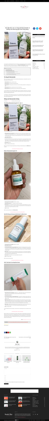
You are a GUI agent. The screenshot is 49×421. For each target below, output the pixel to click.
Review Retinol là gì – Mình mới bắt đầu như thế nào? (25, 337)
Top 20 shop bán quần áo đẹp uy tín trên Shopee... (26, 397)
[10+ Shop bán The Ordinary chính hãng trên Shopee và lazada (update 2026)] (6, 401)
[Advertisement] (24, 15)
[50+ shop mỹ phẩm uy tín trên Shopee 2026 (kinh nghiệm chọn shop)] (6, 398)
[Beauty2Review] (24, 6)
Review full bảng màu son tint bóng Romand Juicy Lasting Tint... (26, 401)
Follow (37, 27)
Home (4, 26)
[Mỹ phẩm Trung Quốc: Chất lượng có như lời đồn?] (8, 358)
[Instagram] (35, 414)
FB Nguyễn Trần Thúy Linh (27, 319)
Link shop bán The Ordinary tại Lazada (17, 148)
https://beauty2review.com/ (17, 345)
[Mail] (16, 350)
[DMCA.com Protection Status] (17, 420)
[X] (6, 332)
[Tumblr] (19, 350)
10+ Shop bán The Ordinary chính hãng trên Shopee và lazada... (12, 401)
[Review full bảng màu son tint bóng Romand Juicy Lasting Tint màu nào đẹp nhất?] (20, 401)
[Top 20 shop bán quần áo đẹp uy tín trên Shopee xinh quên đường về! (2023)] (20, 398)
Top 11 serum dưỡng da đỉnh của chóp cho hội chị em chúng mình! (10, 337)
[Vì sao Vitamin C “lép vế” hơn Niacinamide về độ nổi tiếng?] (26, 358)
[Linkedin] (15, 350)
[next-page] (17, 363)
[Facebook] (5, 332)
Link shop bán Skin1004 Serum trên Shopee (17, 260)
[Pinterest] (8, 332)
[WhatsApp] (10, 332)
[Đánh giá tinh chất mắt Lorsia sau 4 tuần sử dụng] (17, 358)
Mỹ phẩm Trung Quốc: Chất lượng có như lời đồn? (12, 405)
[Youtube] (37, 414)
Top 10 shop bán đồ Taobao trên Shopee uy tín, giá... (26, 405)
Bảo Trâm (17, 344)
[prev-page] (16, 363)
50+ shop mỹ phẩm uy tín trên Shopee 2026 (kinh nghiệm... (11, 397)
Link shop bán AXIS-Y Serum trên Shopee (17, 311)
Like (34, 27)
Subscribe (40, 27)
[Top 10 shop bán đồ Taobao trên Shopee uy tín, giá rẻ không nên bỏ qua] (20, 405)
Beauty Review (7, 26)
